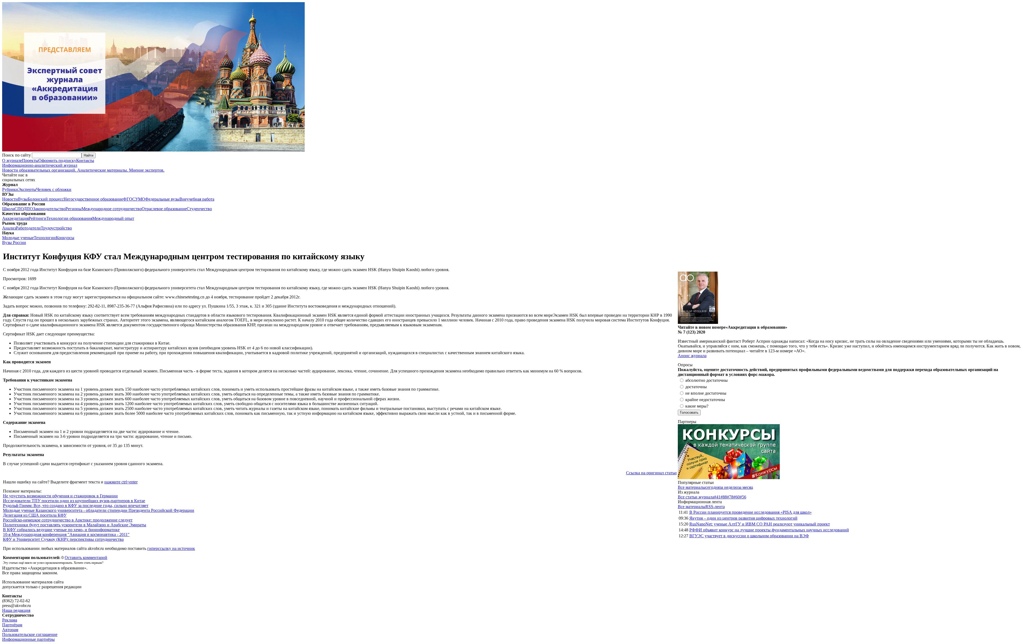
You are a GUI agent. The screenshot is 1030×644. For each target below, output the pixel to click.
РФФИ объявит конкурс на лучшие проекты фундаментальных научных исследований (769, 530)
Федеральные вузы (162, 199)
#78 (730, 497)
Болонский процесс (46, 199)
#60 (736, 497)
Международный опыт (113, 218)
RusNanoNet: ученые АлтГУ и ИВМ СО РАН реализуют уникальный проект (759, 524)
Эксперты (27, 189)
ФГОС (129, 199)
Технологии (45, 237)
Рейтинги (37, 218)
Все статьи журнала (696, 497)
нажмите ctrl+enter (121, 482)
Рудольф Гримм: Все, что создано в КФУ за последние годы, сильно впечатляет (75, 505)
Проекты (30, 160)
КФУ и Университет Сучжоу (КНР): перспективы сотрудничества (63, 539)
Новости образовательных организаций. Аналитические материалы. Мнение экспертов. (83, 167)
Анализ (9, 228)
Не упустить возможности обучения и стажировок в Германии (60, 496)
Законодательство (49, 208)
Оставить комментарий (86, 557)
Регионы (73, 208)
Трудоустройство (56, 228)
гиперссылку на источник (171, 548)
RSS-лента (715, 506)
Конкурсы (65, 237)
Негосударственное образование (93, 199)
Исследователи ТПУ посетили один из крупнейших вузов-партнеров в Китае (74, 500)
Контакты (85, 160)
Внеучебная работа (196, 199)
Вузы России (14, 242)
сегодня (712, 487)
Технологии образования (69, 218)
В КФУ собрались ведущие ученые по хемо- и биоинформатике (61, 529)
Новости (10, 199)
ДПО (28, 208)
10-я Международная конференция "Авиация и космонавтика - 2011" (66, 534)
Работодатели (28, 228)
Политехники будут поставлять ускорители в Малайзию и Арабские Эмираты (74, 525)
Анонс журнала (692, 355)
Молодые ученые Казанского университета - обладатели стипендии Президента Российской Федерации (98, 510)
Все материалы (691, 487)
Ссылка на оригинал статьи (651, 473)
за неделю (729, 487)
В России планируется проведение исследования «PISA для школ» (750, 512)
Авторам (10, 629)
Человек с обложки (53, 189)
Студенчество (199, 208)
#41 (717, 497)
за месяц (745, 487)
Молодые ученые (18, 237)
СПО (19, 208)
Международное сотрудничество (112, 208)
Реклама (9, 620)
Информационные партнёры (28, 639)
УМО (140, 199)
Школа (8, 208)
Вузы (23, 199)
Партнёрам (12, 625)
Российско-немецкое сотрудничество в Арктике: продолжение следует (68, 520)
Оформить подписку (57, 160)
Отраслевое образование (164, 208)
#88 (723, 497)
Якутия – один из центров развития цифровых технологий (743, 518)
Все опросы (1016, 364)
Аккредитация (15, 218)
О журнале (12, 160)
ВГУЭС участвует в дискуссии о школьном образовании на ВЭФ (749, 536)
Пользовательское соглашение (29, 634)
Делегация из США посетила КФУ (35, 515)
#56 (743, 497)
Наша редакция (16, 610)
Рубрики (10, 189)
